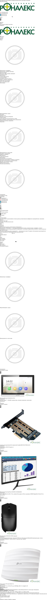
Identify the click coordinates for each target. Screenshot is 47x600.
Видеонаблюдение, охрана (16, 589)
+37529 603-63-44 (4, 13)
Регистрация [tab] (2, 238)
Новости (10, 0)
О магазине (28, 0)
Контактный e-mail (4, 220)
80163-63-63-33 (4, 14)
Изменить (2, 225)
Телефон (1, 221)
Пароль (1, 219)
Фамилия (2, 222)
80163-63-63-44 (4, 15)
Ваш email (2, 240)
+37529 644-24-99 (4, 12)
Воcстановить (2, 245)
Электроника (36, 589)
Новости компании (4, 587)
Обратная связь (15, 0)
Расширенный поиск (4, 0)
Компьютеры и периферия (5, 589)
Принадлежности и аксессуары (27, 589)
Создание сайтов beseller (5, 596)
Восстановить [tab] (2, 239)
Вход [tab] (1, 237)
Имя (1, 223)
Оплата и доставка (21, 0)
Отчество (2, 224)
